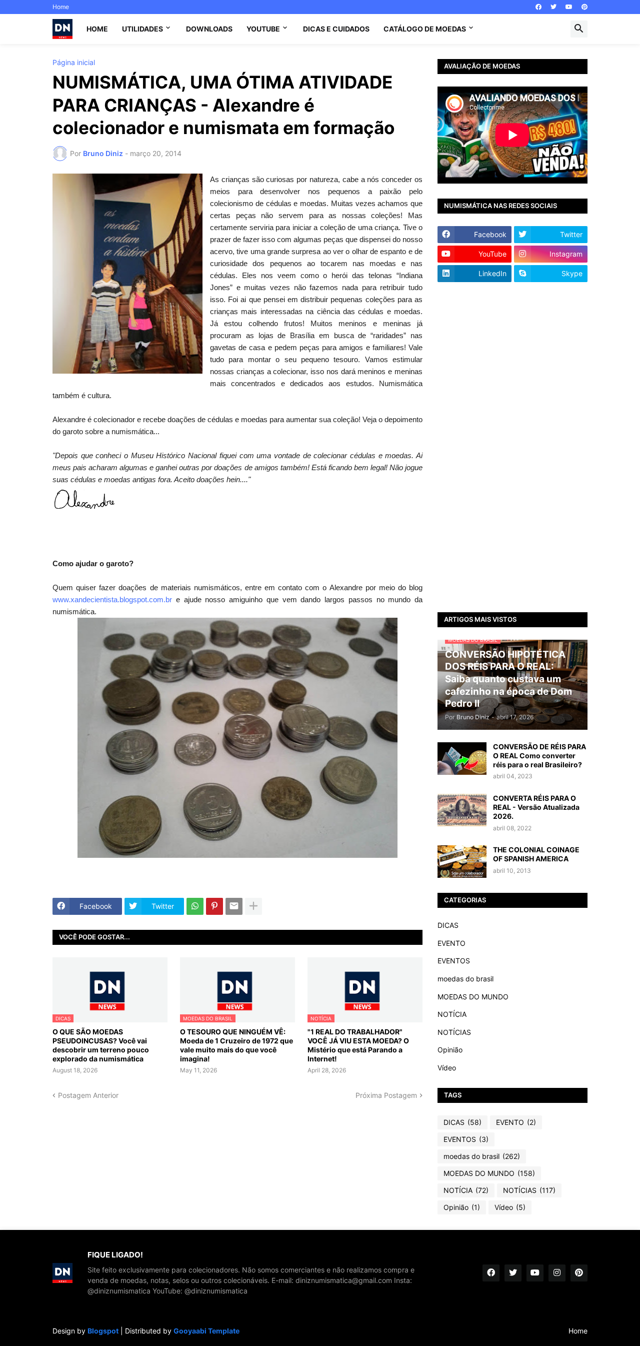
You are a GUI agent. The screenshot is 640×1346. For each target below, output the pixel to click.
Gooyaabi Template (207, 1330)
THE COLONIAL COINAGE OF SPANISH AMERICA (536, 854)
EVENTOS (454, 960)
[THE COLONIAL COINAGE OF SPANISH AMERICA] (462, 861)
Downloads (209, 29)
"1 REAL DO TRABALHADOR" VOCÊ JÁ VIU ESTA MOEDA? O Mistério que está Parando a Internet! (358, 1045)
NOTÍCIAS (454, 1032)
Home (60, 7)
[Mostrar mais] (253, 906)
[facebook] (539, 7)
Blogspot (103, 1330)
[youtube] (569, 7)
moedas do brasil (466, 978)
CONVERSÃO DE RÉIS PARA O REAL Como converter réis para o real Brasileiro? (539, 755)
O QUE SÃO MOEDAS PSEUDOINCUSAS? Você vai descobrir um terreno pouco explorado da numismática (100, 1045)
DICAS (448, 925)
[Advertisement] (513, 447)
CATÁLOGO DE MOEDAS (425, 29)
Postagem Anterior (88, 1095)
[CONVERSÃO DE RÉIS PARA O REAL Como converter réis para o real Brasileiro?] (462, 758)
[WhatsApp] (195, 906)
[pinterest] (585, 7)
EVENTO (452, 943)
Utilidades (142, 29)
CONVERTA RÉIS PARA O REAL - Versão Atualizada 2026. (536, 807)
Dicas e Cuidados (336, 29)
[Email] (234, 906)
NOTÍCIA (452, 1014)
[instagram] (557, 1272)
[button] (579, 29)
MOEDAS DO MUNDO (473, 996)
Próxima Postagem (386, 1095)
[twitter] (553, 7)
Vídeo (447, 1067)
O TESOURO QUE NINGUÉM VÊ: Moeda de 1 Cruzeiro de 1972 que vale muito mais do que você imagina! (236, 1045)
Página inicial (73, 62)
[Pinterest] (214, 906)
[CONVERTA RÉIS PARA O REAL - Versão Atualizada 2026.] (462, 810)
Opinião (450, 1049)
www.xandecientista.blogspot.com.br (112, 599)
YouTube (263, 29)
